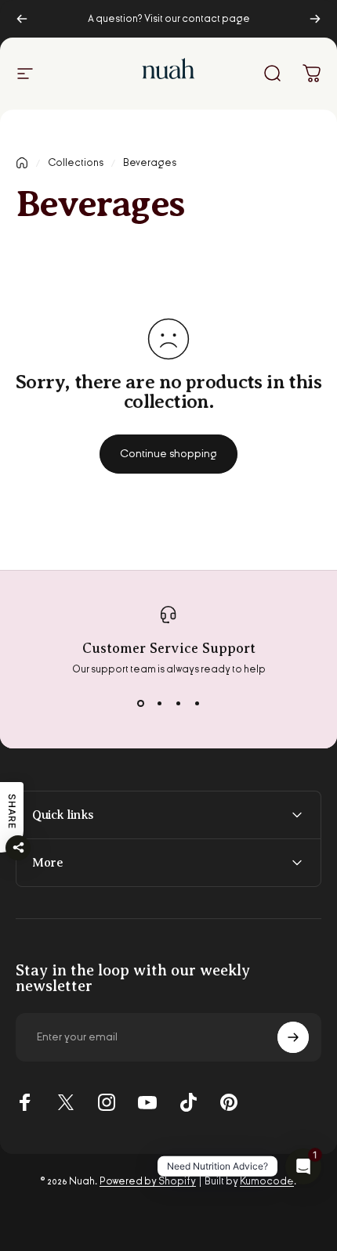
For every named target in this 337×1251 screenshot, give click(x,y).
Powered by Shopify (148, 1181)
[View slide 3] (177, 703)
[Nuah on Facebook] (25, 1102)
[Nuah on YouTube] (147, 1102)
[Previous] (22, 19)
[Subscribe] (293, 1037)
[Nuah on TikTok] (188, 1102)
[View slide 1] (140, 703)
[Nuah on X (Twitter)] (65, 1102)
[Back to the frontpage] (22, 163)
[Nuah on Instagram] (106, 1102)
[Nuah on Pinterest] (228, 1102)
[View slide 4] (196, 703)
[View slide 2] (159, 703)
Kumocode (267, 1181)
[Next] (315, 19)
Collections (75, 162)
